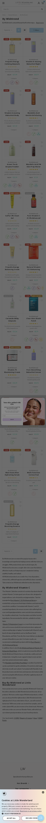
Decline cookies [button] (32, 818)
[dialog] (23, 806)
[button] (23, 813)
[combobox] (43, 792)
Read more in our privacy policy (31, 811)
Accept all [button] (11, 818)
